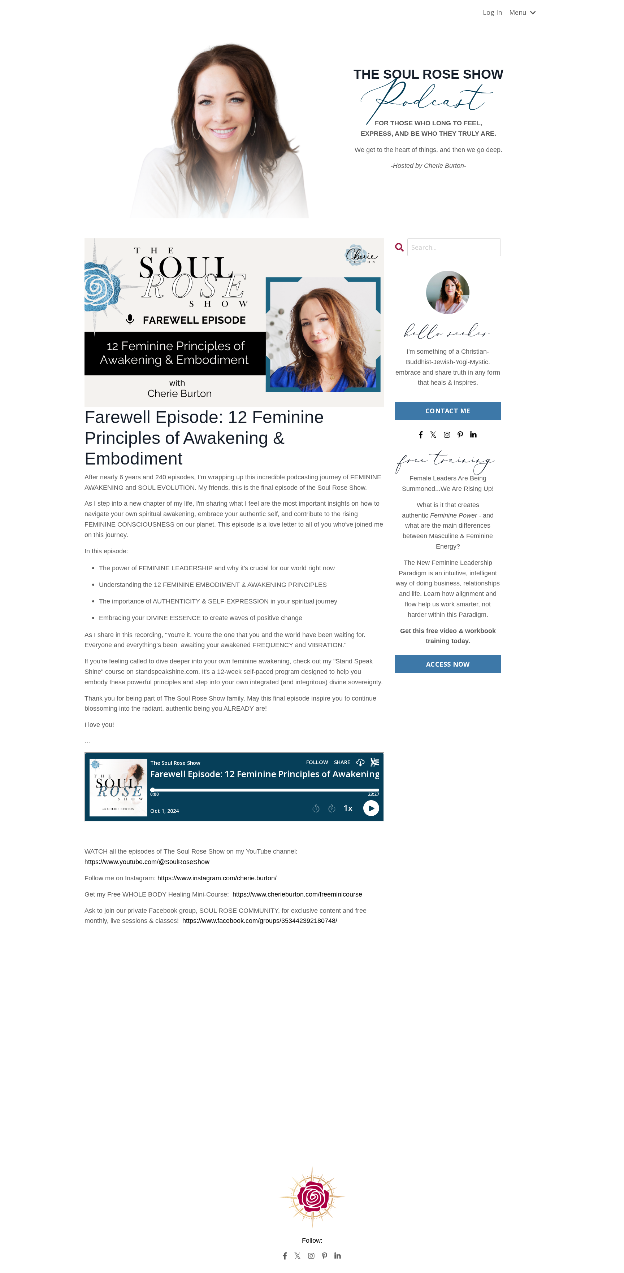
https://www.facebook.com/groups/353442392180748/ (259, 920)
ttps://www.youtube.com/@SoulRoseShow (148, 862)
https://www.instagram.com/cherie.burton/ (217, 878)
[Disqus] (234, 1038)
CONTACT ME (448, 410)
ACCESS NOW (448, 664)
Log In (492, 12)
